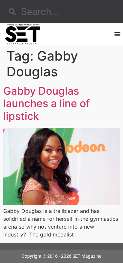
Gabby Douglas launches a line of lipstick (46, 103)
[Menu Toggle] (117, 34)
